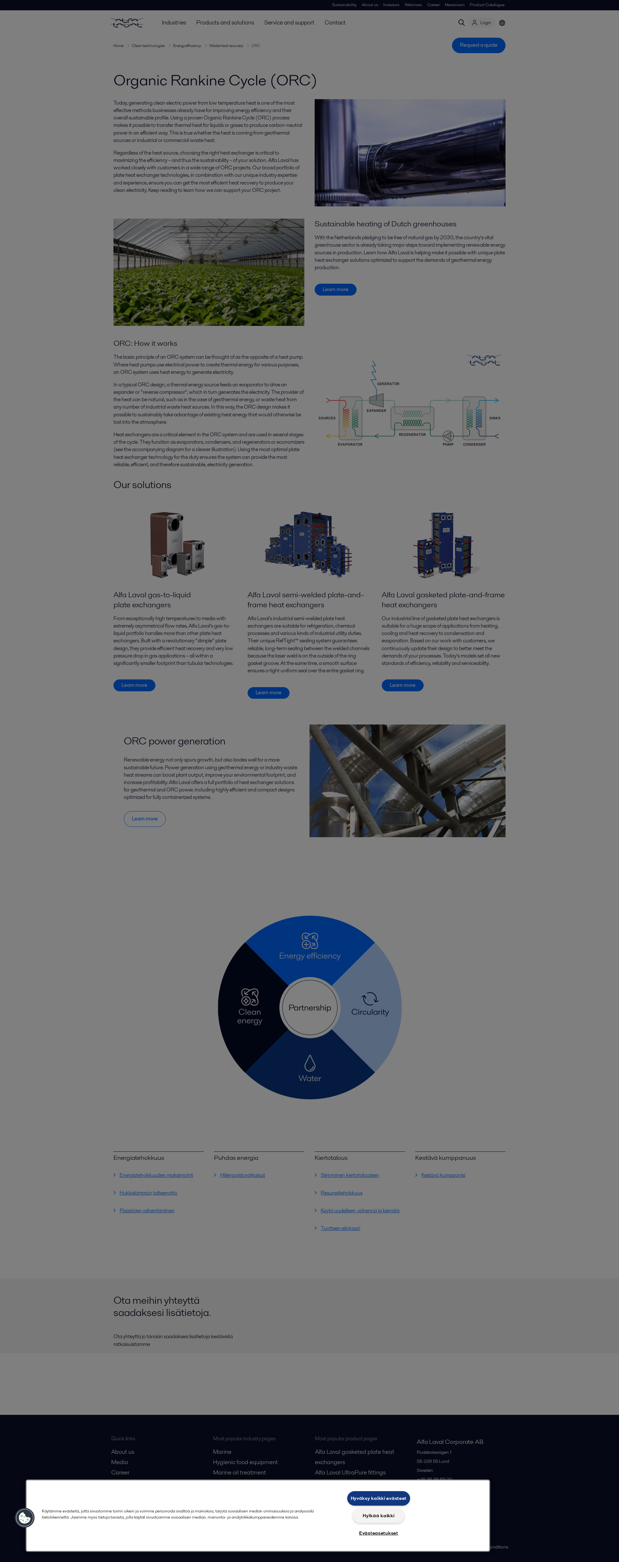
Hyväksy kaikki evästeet (379, 1498)
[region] (258, 1516)
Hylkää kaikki (378, 1515)
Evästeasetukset (378, 1533)
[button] (25, 1518)
